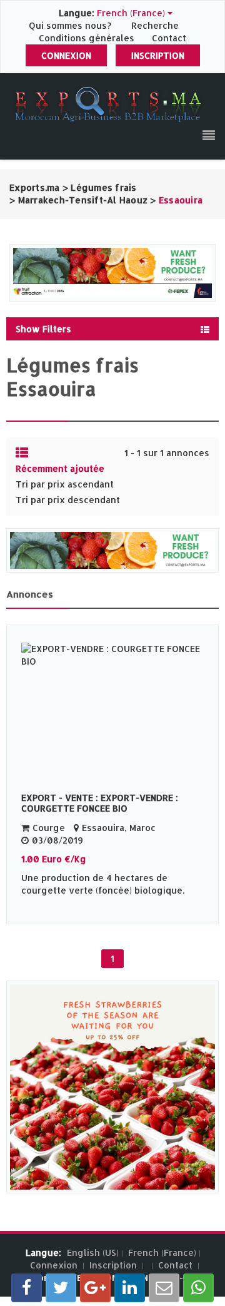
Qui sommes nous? (71, 25)
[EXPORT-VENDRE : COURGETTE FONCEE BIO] (112, 711)
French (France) (162, 1252)
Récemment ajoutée (60, 468)
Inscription (157, 55)
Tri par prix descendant (68, 499)
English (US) (93, 1252)
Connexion (66, 55)
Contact (169, 38)
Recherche (155, 25)
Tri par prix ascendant (65, 484)
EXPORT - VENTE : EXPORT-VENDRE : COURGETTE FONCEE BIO (99, 803)
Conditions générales (88, 38)
